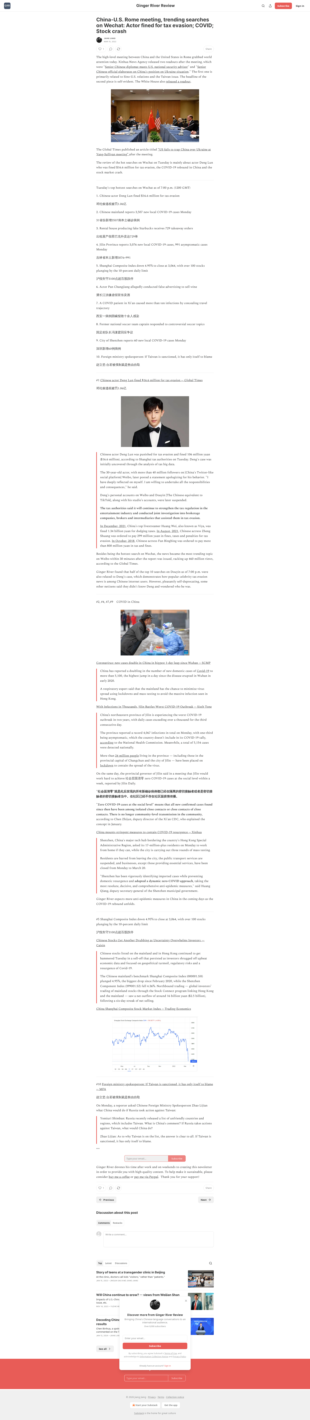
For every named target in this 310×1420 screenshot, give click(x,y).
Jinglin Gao (116, 1280)
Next (204, 1199)
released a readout (178, 81)
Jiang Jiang (109, 38)
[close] (186, 1300)
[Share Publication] (270, 6)
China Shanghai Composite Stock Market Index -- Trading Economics (143, 1009)
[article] (155, 1279)
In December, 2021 (113, 526)
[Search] (263, 6)
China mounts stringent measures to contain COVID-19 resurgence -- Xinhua (149, 832)
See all (103, 1348)
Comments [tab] (104, 1222)
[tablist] (110, 1223)
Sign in (300, 5)
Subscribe (283, 5)
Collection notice (175, 1397)
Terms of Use (170, 1353)
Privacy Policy (179, 1356)
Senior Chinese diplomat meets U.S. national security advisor (146, 67)
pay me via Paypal (146, 1177)
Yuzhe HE (115, 1306)
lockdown (106, 765)
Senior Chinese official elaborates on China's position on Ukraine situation (151, 69)
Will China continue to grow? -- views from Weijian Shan (138, 1295)
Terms (161, 1397)
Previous (108, 1199)
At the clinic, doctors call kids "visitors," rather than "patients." (130, 1276)
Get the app (170, 1405)
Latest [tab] (108, 1263)
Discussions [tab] (121, 1263)
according (107, 742)
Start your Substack (146, 1405)
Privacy (152, 1397)
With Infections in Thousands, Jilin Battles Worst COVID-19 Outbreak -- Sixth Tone (154, 706)
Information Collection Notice (154, 1356)
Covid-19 (203, 671)
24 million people (127, 755)
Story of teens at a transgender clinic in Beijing (130, 1272)
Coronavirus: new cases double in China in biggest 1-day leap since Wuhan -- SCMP (153, 663)
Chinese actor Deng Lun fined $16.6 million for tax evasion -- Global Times (151, 380)
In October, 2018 (123, 541)
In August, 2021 (167, 531)
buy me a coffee (119, 1177)
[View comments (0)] (111, 49)
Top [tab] (100, 1263)
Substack (139, 1413)
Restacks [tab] (117, 1222)
